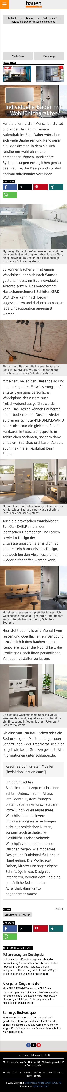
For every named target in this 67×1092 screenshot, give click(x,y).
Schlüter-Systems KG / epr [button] (17, 914)
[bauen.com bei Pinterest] (38, 1045)
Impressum (22, 1055)
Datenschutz (36, 1055)
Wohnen (58, 1072)
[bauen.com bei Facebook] (28, 1045)
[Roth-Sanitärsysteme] (17, 74)
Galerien (18, 56)
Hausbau (17, 1072)
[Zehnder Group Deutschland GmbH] (50, 74)
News (29, 1075)
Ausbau (27, 1072)
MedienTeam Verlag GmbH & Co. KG (43, 1082)
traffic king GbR (40, 1086)
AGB (47, 1055)
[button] (10, 187)
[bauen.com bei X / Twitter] (33, 1045)
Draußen (47, 1072)
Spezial (37, 1075)
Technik (37, 1072)
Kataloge (49, 56)
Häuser (6, 1072)
